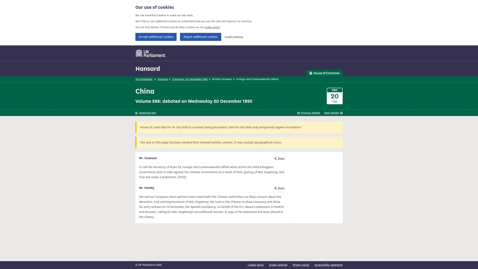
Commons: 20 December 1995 (190, 79)
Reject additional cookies (201, 37)
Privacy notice (301, 265)
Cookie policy (256, 265)
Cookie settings (234, 36)
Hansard (147, 68)
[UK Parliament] (150, 53)
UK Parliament (143, 79)
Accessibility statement (328, 265)
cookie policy (212, 27)
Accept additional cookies (156, 37)
